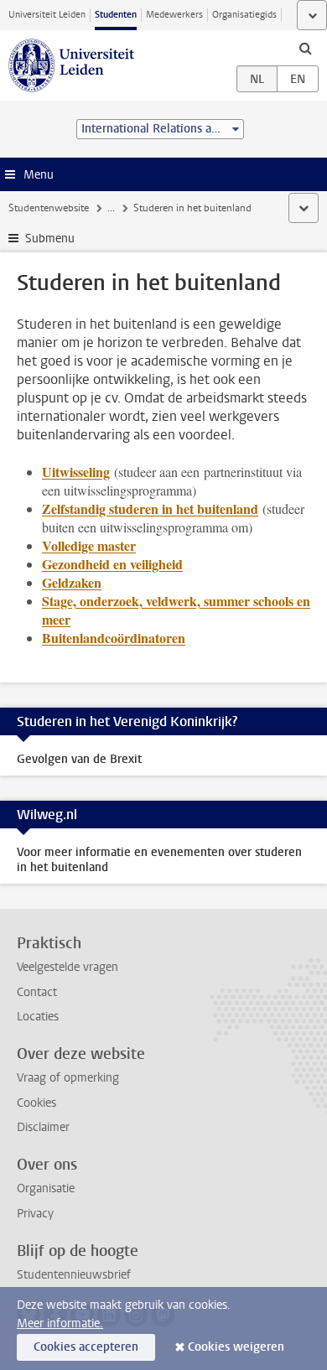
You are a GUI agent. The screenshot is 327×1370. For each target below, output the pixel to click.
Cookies (36, 1103)
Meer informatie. (60, 1323)
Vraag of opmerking (68, 1078)
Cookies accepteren (86, 1347)
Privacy (35, 1214)
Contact (37, 992)
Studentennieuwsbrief (74, 1275)
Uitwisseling (76, 471)
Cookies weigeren (236, 1347)
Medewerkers (174, 14)
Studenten (116, 14)
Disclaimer (43, 1127)
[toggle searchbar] (305, 47)
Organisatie (46, 1188)
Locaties (38, 1017)
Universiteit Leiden (47, 14)
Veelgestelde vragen (67, 967)
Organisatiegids (244, 14)
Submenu (50, 238)
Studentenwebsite (48, 208)
